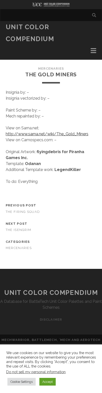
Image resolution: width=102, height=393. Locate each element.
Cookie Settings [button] (21, 382)
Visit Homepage (51, 4)
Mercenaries (51, 68)
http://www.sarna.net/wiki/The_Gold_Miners (47, 134)
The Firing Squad (23, 212)
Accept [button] (47, 382)
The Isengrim (18, 230)
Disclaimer (51, 319)
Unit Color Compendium (51, 292)
